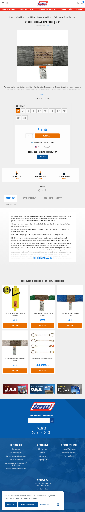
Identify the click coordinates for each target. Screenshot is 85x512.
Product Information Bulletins (16, 469)
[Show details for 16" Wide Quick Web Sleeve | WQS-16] (15, 298)
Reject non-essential (28, 504)
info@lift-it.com (42, 489)
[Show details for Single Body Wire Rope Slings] (42, 343)
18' (64, 111)
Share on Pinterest (45, 190)
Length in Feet (20, 106)
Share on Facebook (42, 190)
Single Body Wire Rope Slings (42, 359)
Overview (10, 198)
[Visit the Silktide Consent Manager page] (58, 504)
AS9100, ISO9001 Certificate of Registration (16, 464)
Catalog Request (16, 453)
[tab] (10, 198)
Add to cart (47, 136)
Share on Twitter (39, 190)
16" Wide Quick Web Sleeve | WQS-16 (15, 314)
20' (18, 118)
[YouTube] (41, 432)
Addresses (42, 456)
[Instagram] (49, 432)
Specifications (29, 198)
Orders (42, 453)
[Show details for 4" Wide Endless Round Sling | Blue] (70, 298)
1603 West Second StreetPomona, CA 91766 (42, 484)
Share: (42, 186)
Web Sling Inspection (69, 453)
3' (18, 111)
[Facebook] (37, 432)
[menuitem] (16, 449)
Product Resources (53, 198)
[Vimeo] (45, 432)
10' (39, 111)
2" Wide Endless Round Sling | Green (42, 314)
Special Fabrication (69, 449)
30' (24, 118)
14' (51, 111)
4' (23, 111)
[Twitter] (33, 431)
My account (42, 449)
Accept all (11, 504)
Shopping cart (42, 460)
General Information (16, 460)
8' (33, 111)
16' (58, 111)
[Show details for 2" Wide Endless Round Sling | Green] (42, 298)
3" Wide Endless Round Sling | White (15, 359)
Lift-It (47, 26)
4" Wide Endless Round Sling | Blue (70, 314)
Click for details (42, 365)
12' (45, 111)
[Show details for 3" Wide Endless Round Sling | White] (15, 343)
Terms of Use (69, 456)
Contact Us (11, 204)
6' (28, 111)
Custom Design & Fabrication (16, 456)
